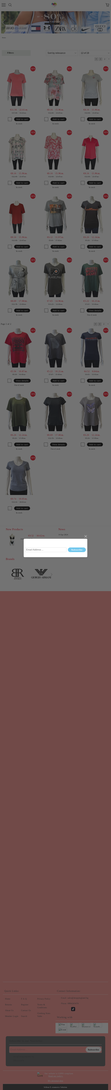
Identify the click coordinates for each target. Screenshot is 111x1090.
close (85, 536)
